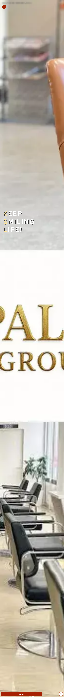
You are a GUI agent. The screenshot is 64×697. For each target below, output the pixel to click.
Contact (21, 694)
